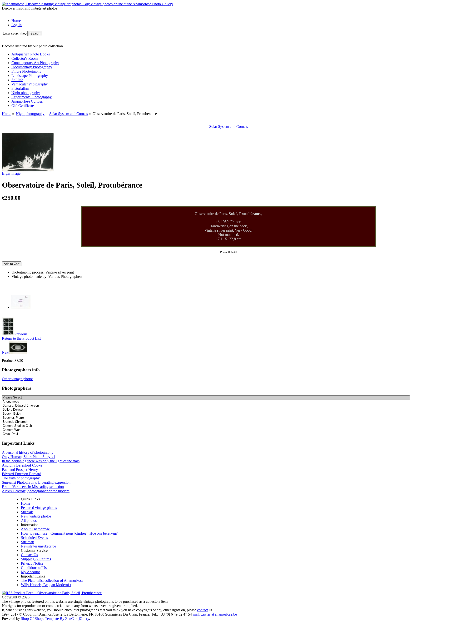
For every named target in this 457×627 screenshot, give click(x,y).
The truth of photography (21, 478)
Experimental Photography (31, 97)
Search (35, 33)
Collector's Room (24, 58)
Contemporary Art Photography (35, 63)
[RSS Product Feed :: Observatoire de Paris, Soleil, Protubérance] (52, 593)
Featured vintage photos (39, 508)
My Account (30, 572)
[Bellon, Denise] (206, 410)
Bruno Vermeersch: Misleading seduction (33, 487)
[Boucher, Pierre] (206, 418)
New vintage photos (36, 516)
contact (202, 610)
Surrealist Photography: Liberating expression (36, 482)
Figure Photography (26, 71)
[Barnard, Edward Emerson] (206, 406)
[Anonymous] (206, 402)
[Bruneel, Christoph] (206, 422)
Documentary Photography (31, 67)
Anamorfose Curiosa (27, 101)
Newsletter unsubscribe (38, 546)
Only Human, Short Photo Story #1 (28, 457)
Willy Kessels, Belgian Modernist (46, 585)
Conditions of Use (34, 568)
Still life (17, 80)
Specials (27, 512)
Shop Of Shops (32, 619)
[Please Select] (206, 398)
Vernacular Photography (29, 84)
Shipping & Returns (36, 559)
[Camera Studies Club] (206, 426)
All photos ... (30, 520)
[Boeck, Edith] (206, 414)
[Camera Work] (206, 430)
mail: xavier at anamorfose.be (215, 614)
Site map (27, 542)
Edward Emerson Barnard (21, 474)
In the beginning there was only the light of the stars (40, 461)
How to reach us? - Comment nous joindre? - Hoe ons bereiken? (69, 533)
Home (16, 21)
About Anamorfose (35, 529)
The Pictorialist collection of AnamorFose (52, 580)
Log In (16, 25)
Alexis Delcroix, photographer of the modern (36, 491)
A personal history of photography (27, 452)
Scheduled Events (34, 538)
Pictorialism (20, 88)
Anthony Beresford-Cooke (22, 465)
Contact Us (29, 555)
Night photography (30, 114)
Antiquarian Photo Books (30, 54)
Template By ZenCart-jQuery (67, 619)
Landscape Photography (29, 76)
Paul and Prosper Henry (20, 470)
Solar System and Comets (68, 114)
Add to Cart (12, 264)
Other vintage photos (17, 379)
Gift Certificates (23, 106)
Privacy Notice (32, 563)
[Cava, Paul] (206, 434)
